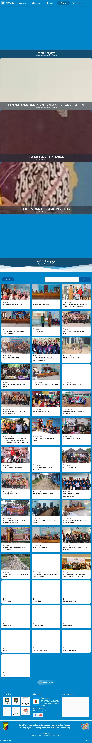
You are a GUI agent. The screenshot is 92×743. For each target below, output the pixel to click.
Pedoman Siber (50, 735)
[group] (46, 32)
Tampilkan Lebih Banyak (46, 682)
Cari (85, 280)
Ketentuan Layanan (37, 735)
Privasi (59, 735)
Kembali (8, 279)
